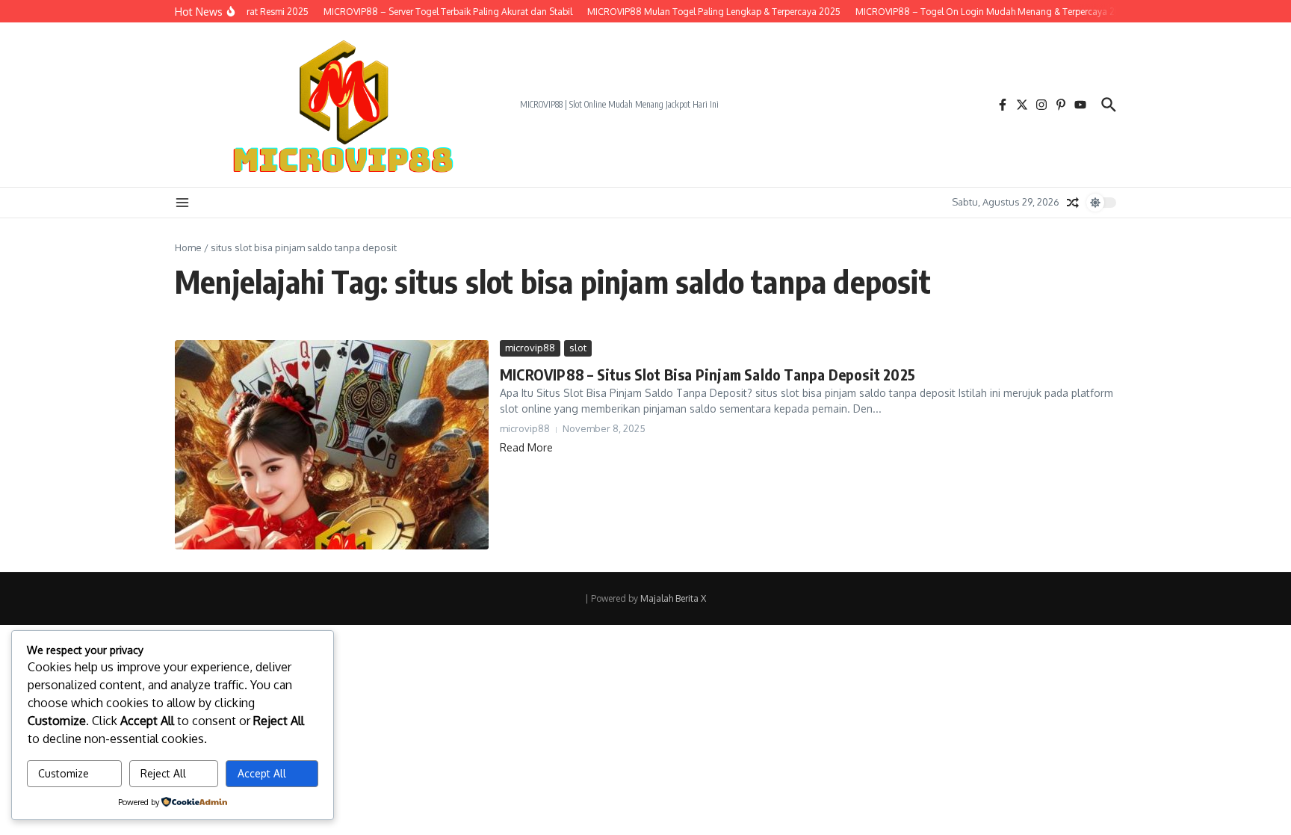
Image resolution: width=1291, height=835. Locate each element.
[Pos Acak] (1073, 203)
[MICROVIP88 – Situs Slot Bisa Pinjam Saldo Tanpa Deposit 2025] (332, 444)
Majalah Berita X (673, 598)
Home (188, 247)
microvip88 (530, 348)
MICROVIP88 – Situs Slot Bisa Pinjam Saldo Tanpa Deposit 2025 (707, 374)
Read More (526, 447)
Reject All (163, 773)
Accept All (262, 773)
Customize (63, 773)
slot (577, 348)
